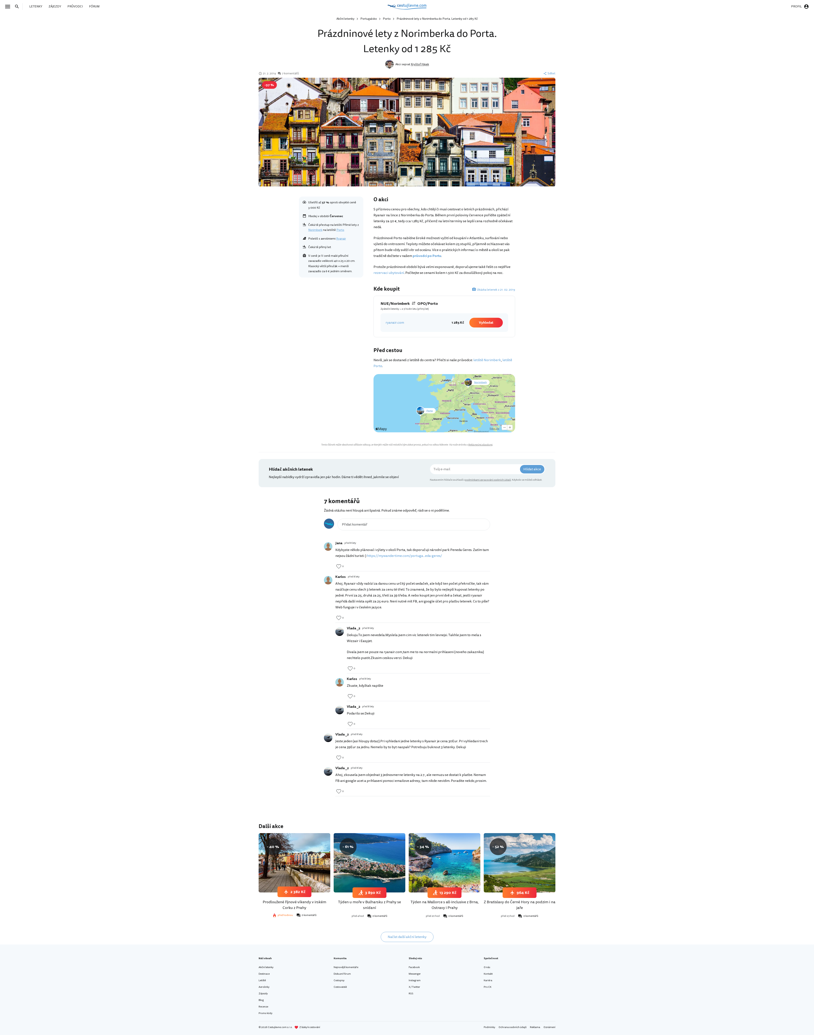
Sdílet (551, 73)
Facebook (414, 967)
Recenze (263, 1007)
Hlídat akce (532, 469)
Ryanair (341, 238)
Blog (261, 1000)
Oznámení (549, 1027)
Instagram (415, 980)
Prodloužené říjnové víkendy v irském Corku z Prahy (294, 904)
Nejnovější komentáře (346, 967)
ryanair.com (395, 322)
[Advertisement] (331, 310)
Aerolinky (264, 987)
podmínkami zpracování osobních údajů (488, 480)
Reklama (535, 1027)
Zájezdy (263, 993)
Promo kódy (265, 1013)
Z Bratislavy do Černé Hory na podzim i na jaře (519, 904)
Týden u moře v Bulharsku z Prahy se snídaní (369, 904)
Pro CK (487, 987)
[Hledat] (18, 6)
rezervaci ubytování (389, 272)
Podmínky (489, 1027)
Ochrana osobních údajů (513, 1027)
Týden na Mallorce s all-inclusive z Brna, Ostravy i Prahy (445, 904)
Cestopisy (339, 980)
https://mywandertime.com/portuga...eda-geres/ (404, 555)
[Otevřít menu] (9, 6)
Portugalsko (368, 19)
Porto (387, 19)
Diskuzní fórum (342, 974)
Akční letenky (345, 19)
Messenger (415, 974)
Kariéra (488, 980)
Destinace (264, 974)
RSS (411, 993)
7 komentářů (290, 73)
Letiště (262, 980)
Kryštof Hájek (420, 64)
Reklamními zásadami (480, 445)
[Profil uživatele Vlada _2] (339, 631)
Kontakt (488, 974)
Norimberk (315, 230)
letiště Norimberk (487, 360)
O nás (487, 967)
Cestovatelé (340, 987)
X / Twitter (414, 987)
